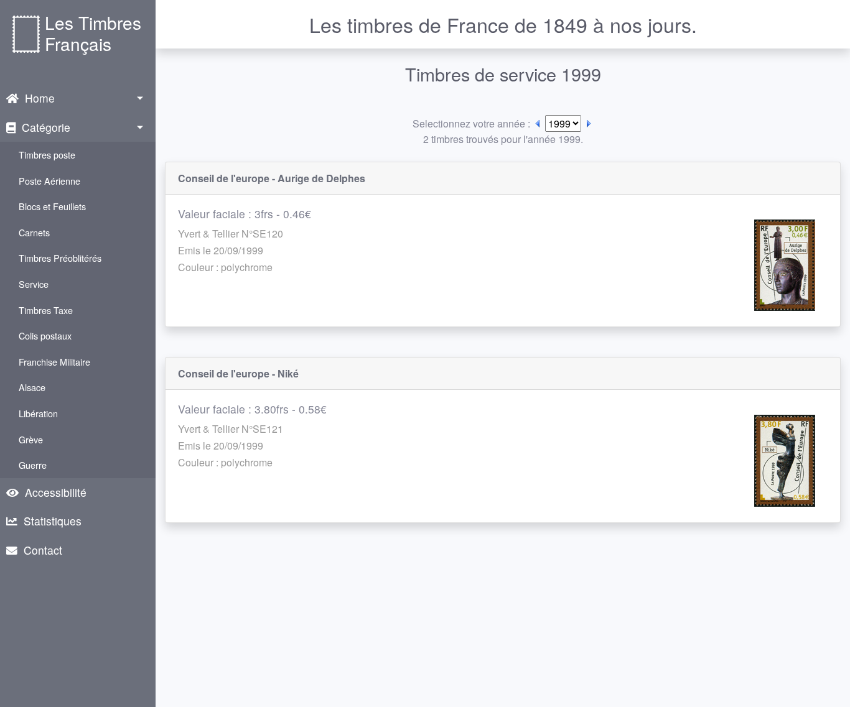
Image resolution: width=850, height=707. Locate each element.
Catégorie (46, 127)
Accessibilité (55, 492)
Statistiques (53, 521)
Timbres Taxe (46, 310)
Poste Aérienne (49, 180)
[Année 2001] (589, 123)
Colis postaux (45, 335)
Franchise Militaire (54, 361)
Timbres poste (47, 154)
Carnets (34, 232)
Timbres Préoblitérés (60, 257)
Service (34, 283)
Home (40, 98)
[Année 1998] (538, 123)
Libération (38, 413)
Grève (31, 439)
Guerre (33, 464)
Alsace (32, 387)
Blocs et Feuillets (52, 206)
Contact (43, 550)
